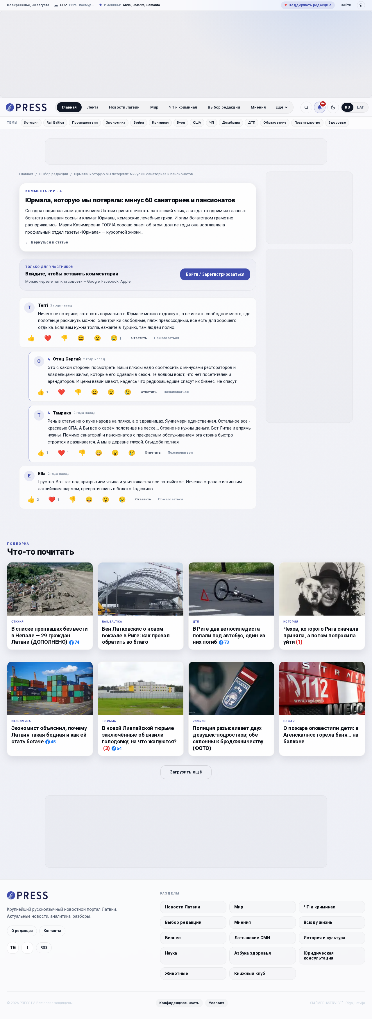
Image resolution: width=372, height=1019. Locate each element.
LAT (360, 107)
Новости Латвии (124, 107)
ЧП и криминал (183, 107)
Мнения (258, 107)
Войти (346, 5)
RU (347, 107)
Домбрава (231, 122)
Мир (154, 107)
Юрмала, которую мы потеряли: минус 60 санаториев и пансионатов (133, 174)
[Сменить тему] (333, 107)
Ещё (279, 107)
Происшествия (85, 122)
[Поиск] (306, 107)
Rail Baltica (55, 122)
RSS (43, 947)
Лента (92, 107)
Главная (69, 107)
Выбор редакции (224, 107)
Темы (12, 123)
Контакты (52, 930)
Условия (216, 1003)
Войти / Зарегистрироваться (215, 274)
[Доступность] (361, 5)
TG (13, 947)
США (197, 122)
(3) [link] (106, 748)
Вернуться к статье (46, 242)
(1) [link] (299, 642)
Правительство (307, 122)
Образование (274, 122)
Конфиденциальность (179, 1003)
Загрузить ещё (186, 772)
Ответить (139, 338)
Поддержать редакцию (308, 5)
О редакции (22, 930)
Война (138, 122)
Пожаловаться (166, 338)
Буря (181, 122)
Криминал (160, 122)
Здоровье (337, 122)
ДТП (251, 122)
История (31, 122)
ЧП (211, 122)
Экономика (115, 122)
